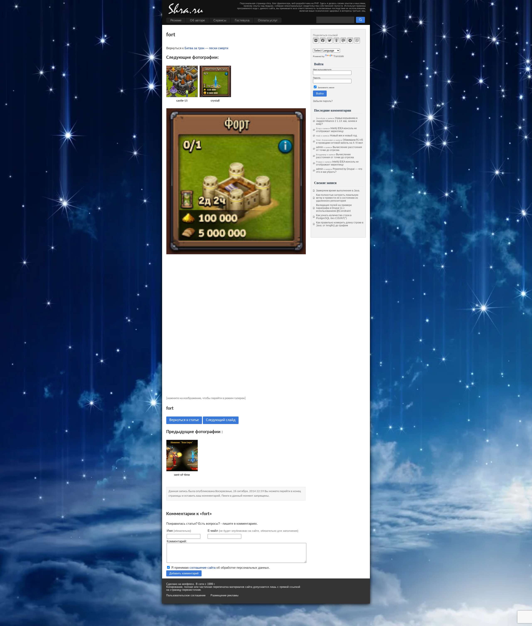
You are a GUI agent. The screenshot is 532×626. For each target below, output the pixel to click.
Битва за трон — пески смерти (206, 48)
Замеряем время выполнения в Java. (338, 190)
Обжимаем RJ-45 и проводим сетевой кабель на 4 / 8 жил (339, 141)
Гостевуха (242, 20)
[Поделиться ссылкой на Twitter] (329, 40)
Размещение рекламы (224, 595)
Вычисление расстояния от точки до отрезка (339, 149)
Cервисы (219, 20)
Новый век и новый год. (343, 135)
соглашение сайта (203, 567)
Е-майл (253, 530)
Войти (320, 93)
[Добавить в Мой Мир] (343, 40)
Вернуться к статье (184, 420)
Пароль (316, 78)
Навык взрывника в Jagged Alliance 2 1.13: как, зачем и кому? (336, 121)
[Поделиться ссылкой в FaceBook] (323, 40)
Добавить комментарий (183, 573)
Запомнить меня (325, 87)
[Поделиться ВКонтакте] (316, 40)
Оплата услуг (267, 20)
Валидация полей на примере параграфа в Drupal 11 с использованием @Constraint (334, 208)
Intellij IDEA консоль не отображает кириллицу (336, 130)
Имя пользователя (322, 69)
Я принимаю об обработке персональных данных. (220, 567)
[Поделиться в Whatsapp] (357, 40)
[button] (360, 20)
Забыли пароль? (323, 101)
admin (319, 147)
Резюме (175, 20)
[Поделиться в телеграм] (350, 40)
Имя (179, 530)
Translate (338, 56)
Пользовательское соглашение (186, 595)
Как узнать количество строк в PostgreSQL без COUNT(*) (333, 217)
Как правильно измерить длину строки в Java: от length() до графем (339, 224)
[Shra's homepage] (187, 9)
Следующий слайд (220, 420)
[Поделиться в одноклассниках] (336, 40)
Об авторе (197, 20)
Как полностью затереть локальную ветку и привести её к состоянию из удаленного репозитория (337, 198)
